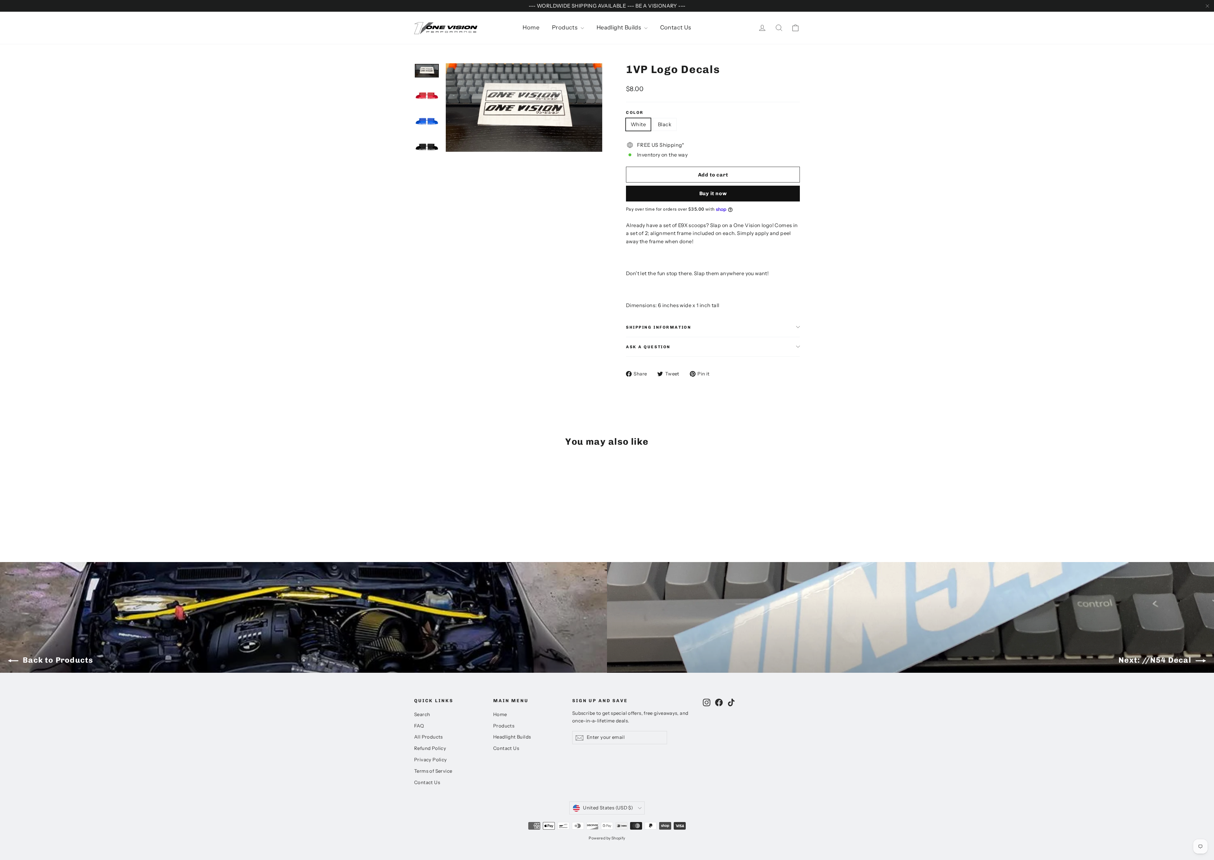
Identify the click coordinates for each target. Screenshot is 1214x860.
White (638, 124)
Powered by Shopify (607, 838)
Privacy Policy (430, 760)
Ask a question (648, 346)
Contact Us (675, 27)
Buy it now (713, 193)
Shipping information (658, 327)
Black (664, 124)
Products (565, 27)
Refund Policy (430, 748)
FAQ (419, 726)
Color (635, 112)
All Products (428, 737)
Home (531, 27)
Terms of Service (433, 771)
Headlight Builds (620, 27)
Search (422, 714)
